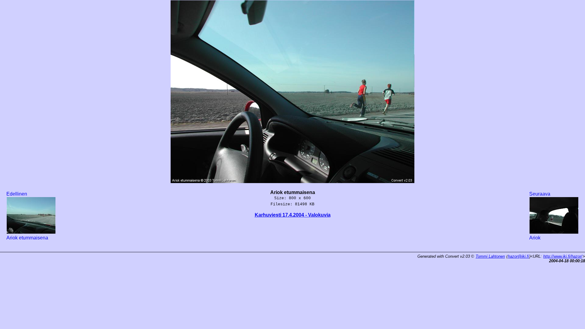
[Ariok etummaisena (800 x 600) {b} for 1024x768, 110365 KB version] (292, 179)
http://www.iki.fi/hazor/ (562, 256)
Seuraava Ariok (539, 215)
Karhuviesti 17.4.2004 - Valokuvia (293, 215)
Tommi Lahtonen (490, 256)
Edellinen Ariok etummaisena (27, 215)
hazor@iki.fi (518, 256)
